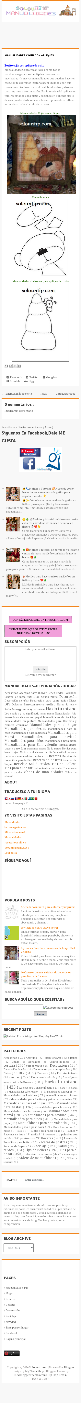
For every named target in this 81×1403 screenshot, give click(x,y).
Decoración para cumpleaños (49, 700)
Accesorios (12, 693)
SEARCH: (11, 1180)
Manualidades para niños (25, 740)
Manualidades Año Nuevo (24, 1091)
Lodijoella (11, 852)
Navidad (11, 1322)
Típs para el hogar (17, 1327)
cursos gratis (49, 697)
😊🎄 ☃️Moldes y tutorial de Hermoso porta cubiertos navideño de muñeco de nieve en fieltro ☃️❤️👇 (50, 522)
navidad (62, 752)
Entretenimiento (34, 704)
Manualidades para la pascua (29, 733)
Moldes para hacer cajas (46, 1130)
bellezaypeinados (15, 827)
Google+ (51, 377)
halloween (39, 709)
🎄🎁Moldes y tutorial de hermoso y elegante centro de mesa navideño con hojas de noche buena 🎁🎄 (50, 553)
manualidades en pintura (21, 721)
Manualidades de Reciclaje (59, 717)
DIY (8, 704)
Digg (31, 381)
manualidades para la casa (52, 1107)
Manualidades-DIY (17, 1287)
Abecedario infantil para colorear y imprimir (48, 907)
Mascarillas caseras (37, 748)
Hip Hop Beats (57, 1375)
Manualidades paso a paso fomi (24, 1127)
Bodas (60, 693)
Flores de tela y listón (43, 1077)
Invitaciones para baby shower (39, 927)
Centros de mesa (16, 697)
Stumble (14, 381)
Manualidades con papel (28, 717)
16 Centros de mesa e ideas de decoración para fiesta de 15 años (46, 974)
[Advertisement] (33, 37)
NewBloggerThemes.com (30, 1375)
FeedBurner (48, 675)
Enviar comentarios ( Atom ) (35, 427)
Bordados (70, 693)
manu (43, 713)
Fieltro (51, 704)
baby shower (39, 693)
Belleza (10, 1304)
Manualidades (13, 837)
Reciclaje (21, 764)
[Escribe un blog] (11, 366)
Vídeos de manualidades (44, 772)
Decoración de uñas (17, 700)
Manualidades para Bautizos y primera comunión (40, 1099)
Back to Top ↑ (40, 1378)
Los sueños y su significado (22, 713)
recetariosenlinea (15, 842)
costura (33, 696)
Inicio (43, 393)
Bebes (52, 693)
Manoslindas (12, 822)
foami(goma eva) (21, 709)
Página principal (16, 1339)
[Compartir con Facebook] (19, 366)
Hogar (10, 1293)
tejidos (46, 764)
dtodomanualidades (17, 847)
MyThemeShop (35, 1371)
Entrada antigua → (67, 393)
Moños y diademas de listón (38, 752)
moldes (58, 748)
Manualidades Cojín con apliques (29, 55)
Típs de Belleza (63, 764)
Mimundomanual (15, 832)
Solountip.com (38, 1367)
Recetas (55, 756)
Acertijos (25, 693)
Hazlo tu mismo (61, 709)
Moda (50, 748)
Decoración (67, 696)
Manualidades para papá (60, 741)
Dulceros (18, 704)
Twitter (33, 377)
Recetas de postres (48, 760)
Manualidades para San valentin (32, 744)
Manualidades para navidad (48, 737)
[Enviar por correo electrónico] (6, 366)
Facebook (15, 377)
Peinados (72, 752)
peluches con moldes (19, 756)
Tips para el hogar (19, 768)
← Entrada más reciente (17, 393)
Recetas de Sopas (15, 1146)
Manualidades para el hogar (53, 725)
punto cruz (41, 756)
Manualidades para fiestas (26, 728)
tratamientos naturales (49, 768)
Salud (34, 764)
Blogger (53, 809)
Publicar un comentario (19, 410)
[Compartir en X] (15, 366)
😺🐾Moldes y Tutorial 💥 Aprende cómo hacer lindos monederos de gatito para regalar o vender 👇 (48, 492)
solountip (34, 74)
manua (51, 713)
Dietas (72, 700)
